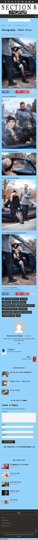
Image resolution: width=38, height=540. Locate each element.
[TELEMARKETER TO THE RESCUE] (5, 466)
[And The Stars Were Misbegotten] (5, 374)
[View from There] (5, 484)
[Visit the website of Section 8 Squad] (19, 343)
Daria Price (6, 302)
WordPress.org (6, 526)
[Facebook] (5, 1)
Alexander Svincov (12, 299)
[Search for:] (19, 20)
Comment (5, 411)
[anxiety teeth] (5, 492)
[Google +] (19, 1)
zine (18, 315)
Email (3, 430)
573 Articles (28, 336)
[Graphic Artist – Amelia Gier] (5, 383)
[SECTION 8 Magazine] (19, 13)
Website (4, 435)
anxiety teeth (14, 491)
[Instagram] (8, 1)
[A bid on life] (5, 475)
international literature (25, 305)
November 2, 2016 (8, 34)
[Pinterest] (22, 1)
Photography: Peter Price (22, 312)
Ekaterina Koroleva (19, 302)
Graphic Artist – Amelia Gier (20, 381)
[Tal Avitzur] (5, 501)
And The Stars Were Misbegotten (20, 372)
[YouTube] (25, 1)
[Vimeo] (29, 1)
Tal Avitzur (14, 500)
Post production (8, 315)
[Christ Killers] (5, 392)
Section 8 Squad (19, 34)
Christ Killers (15, 390)
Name (3, 425)
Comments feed (6, 523)
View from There (15, 482)
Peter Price (22, 309)
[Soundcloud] (32, 1)
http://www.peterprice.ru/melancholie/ (13, 291)
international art (8, 305)
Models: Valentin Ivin (9, 309)
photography (7, 312)
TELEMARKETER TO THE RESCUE (19, 464)
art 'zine (23, 299)
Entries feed (5, 520)
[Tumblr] (15, 1)
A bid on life (14, 473)
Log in (3, 517)
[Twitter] (12, 1)
